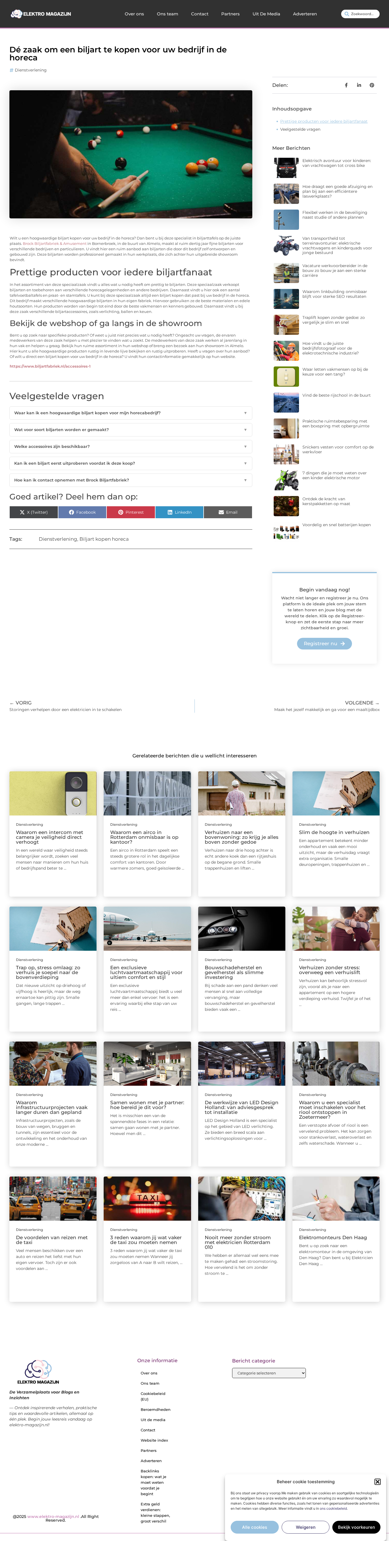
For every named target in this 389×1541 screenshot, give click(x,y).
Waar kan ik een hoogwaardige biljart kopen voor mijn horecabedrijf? (130, 412)
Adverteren (305, 14)
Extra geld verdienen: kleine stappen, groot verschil (155, 1512)
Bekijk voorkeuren (356, 1527)
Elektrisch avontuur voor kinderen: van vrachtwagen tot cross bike (336, 163)
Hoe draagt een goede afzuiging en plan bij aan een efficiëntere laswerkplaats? (337, 191)
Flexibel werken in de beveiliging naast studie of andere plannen (334, 215)
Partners (230, 14)
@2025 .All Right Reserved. (56, 1518)
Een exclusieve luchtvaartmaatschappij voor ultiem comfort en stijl (146, 972)
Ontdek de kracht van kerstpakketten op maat (326, 501)
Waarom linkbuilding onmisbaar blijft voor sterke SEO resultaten (334, 294)
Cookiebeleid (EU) (153, 1396)
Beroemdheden (156, 1409)
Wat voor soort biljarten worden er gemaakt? (130, 429)
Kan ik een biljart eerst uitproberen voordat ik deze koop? (130, 463)
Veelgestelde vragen (300, 129)
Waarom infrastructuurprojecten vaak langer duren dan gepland (51, 1107)
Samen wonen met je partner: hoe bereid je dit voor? (147, 1105)
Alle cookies (254, 1527)
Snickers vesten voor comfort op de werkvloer (338, 449)
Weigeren (306, 1527)
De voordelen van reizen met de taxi (52, 1240)
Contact (199, 14)
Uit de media (153, 1419)
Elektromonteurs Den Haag (333, 1237)
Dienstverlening (31, 70)
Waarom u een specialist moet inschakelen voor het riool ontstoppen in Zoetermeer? (332, 1110)
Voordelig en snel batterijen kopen (336, 524)
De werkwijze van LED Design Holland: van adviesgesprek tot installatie (242, 1107)
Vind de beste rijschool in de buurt (336, 395)
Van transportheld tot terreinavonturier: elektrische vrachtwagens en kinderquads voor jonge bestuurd (337, 245)
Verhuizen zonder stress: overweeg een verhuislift (329, 970)
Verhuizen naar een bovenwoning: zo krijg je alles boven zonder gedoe (242, 837)
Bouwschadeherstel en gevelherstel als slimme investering (234, 972)
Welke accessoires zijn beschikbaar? (130, 446)
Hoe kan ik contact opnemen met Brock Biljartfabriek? (130, 480)
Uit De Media (266, 14)
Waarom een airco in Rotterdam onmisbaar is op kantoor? (144, 837)
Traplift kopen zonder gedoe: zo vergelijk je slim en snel (333, 320)
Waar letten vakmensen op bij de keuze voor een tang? (335, 372)
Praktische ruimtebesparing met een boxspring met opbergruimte (335, 424)
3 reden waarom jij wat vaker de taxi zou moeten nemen (146, 1240)
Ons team (167, 14)
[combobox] (360, 14)
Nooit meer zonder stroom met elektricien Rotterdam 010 (238, 1242)
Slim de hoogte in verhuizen (334, 832)
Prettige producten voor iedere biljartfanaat (324, 121)
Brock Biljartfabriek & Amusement (55, 243)
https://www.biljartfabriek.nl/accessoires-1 (50, 366)
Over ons (134, 14)
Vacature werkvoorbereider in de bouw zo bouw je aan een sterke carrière (334, 270)
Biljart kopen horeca (104, 539)
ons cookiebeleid (333, 1509)
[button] (377, 1482)
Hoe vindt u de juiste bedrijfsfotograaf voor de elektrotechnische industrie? (330, 348)
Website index (154, 1440)
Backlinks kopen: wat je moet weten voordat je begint (153, 1482)
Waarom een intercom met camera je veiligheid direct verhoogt (49, 837)
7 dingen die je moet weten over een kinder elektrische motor (334, 475)
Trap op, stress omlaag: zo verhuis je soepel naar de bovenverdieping (48, 972)
